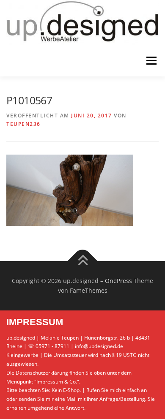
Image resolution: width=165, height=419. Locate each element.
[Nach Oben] (83, 261)
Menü (150, 60)
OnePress (118, 281)
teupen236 (23, 124)
